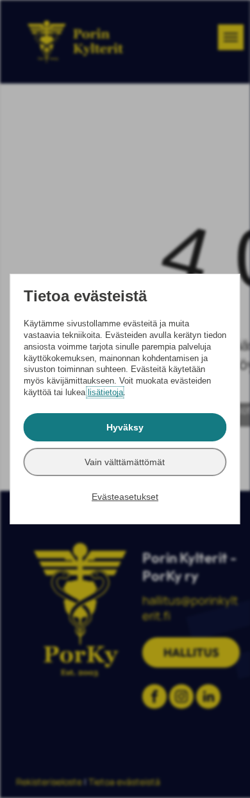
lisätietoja (105, 392)
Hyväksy (125, 427)
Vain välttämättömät (125, 462)
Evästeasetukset (125, 497)
